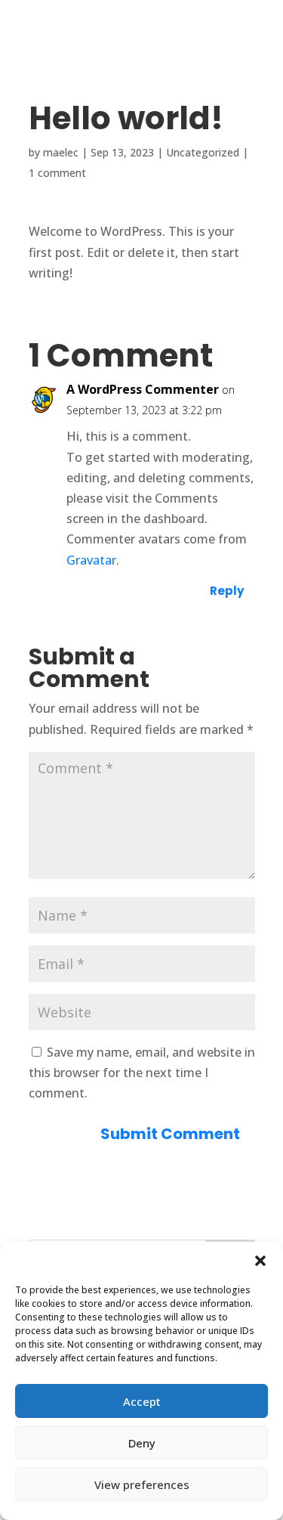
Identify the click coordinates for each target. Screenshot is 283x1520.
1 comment (57, 173)
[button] (260, 1260)
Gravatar (91, 560)
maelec (60, 152)
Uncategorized (202, 152)
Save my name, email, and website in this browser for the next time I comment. (142, 1072)
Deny (141, 1442)
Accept (142, 1401)
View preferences (141, 1484)
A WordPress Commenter (142, 389)
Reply (227, 591)
